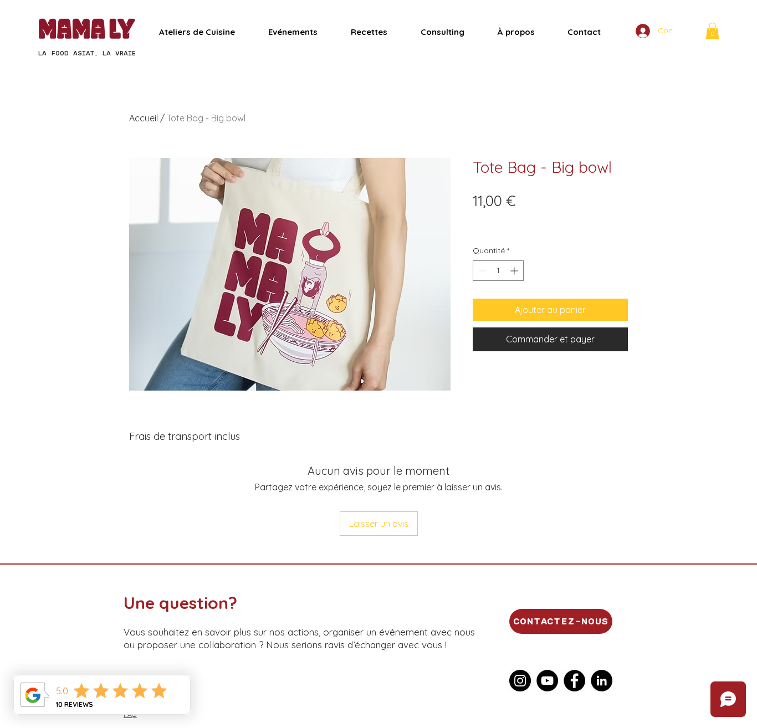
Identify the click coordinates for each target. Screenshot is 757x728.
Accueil (143, 118)
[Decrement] (481, 270)
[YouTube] (547, 680)
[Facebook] (574, 680)
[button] (712, 31)
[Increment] (515, 270)
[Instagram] (520, 680)
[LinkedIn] (601, 680)
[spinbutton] (498, 270)
